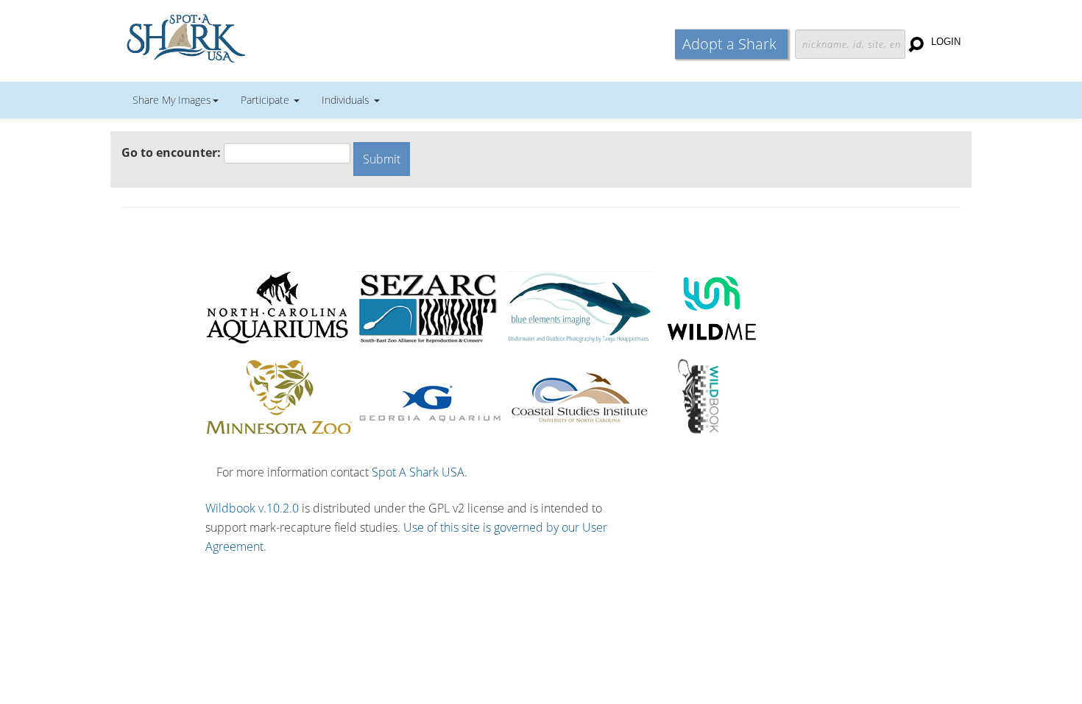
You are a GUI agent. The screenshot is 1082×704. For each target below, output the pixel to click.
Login (946, 41)
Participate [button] (266, 100)
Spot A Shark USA (418, 472)
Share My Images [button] (171, 100)
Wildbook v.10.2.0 (252, 508)
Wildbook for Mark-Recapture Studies (250, 36)
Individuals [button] (347, 100)
